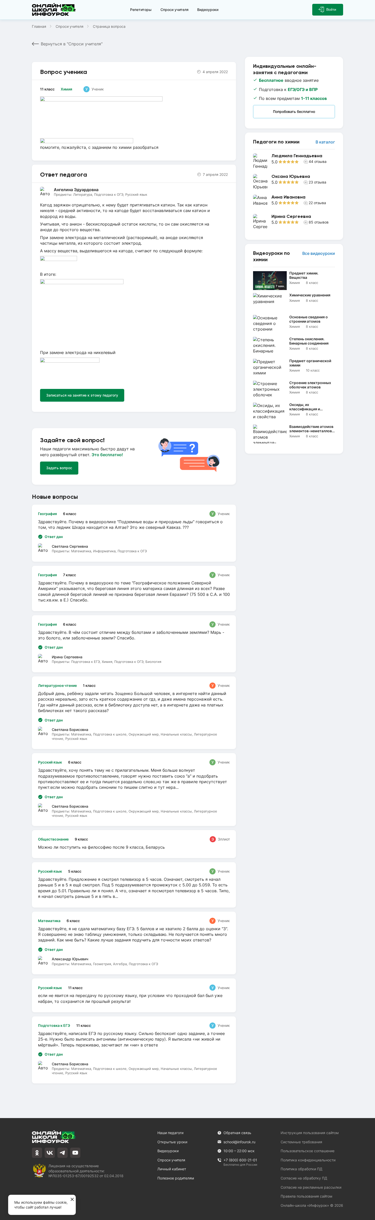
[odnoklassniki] (37, 1153)
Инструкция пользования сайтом (310, 1133)
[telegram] (62, 1153)
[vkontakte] (50, 1153)
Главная (39, 26)
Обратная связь (237, 1133)
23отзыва (317, 182)
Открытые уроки (172, 1142)
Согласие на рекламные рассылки (311, 1187)
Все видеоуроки (318, 253)
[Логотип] (55, 9)
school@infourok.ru (239, 1142)
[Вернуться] (7, 610)
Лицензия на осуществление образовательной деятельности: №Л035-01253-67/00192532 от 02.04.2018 (85, 1171)
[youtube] (75, 1153)
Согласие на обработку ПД (304, 1178)
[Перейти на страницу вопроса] (134, 588)
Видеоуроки (207, 9)
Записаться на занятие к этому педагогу (82, 395)
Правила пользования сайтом (306, 1196)
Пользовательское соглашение (307, 1151)
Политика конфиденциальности (308, 1160)
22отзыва (317, 203)
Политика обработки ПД (301, 1169)
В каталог (325, 142)
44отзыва (318, 161)
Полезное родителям (175, 1178)
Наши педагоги (170, 1133)
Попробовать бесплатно (294, 111)
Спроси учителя (174, 9)
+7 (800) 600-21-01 (240, 1160)
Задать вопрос (59, 468)
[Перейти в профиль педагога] (294, 161)
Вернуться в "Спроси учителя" (72, 43)
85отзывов (319, 222)
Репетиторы (141, 9)
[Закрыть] (72, 1199)
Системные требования (301, 1142)
